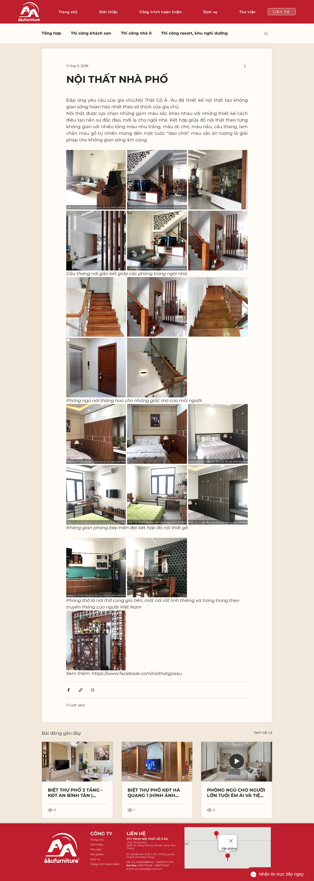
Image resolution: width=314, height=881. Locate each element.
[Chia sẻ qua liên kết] (80, 690)
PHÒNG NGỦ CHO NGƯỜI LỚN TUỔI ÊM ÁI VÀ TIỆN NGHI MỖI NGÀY (236, 792)
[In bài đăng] (92, 690)
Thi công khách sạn (91, 33)
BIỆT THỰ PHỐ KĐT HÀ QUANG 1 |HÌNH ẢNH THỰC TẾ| (154, 792)
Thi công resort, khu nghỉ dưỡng (194, 33)
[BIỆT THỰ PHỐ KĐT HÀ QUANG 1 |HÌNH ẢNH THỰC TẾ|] (157, 762)
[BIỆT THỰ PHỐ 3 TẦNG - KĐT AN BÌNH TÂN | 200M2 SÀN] (77, 762)
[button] (266, 33)
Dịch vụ (95, 859)
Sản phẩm (97, 854)
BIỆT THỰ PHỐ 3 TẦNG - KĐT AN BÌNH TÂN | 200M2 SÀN (75, 792)
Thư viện (96, 849)
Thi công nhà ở (136, 33)
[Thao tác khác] (245, 66)
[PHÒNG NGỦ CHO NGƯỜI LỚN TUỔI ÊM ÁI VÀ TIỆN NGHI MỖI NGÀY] (236, 762)
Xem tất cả (263, 732)
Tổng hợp (51, 33)
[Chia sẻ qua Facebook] (68, 690)
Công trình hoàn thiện (104, 864)
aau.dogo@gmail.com (148, 868)
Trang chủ (97, 839)
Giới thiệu (96, 844)
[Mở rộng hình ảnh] (96, 179)
